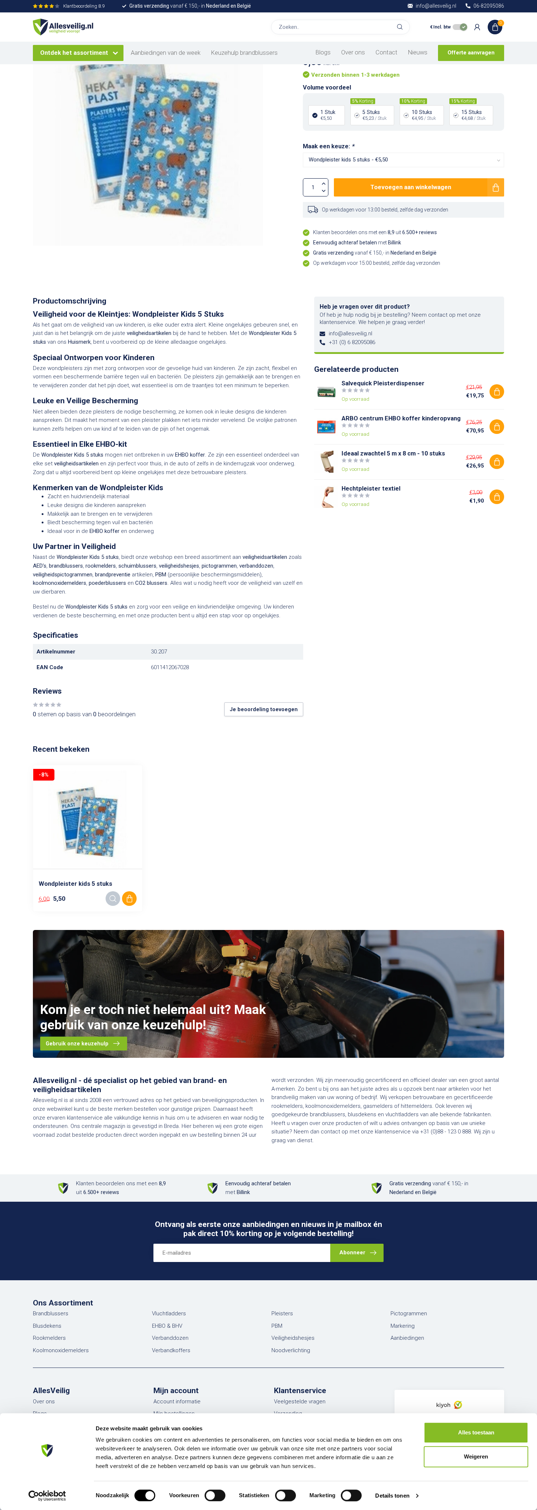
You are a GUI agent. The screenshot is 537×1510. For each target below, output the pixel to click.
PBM (276, 1326)
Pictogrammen (409, 1313)
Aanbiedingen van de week (166, 52)
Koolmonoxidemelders (61, 1350)
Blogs (323, 52)
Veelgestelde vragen (299, 1401)
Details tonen (392, 1495)
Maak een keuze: (328, 146)
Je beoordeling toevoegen (264, 709)
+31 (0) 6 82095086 (352, 342)
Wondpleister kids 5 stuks (75, 883)
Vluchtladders (169, 1313)
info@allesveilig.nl (350, 333)
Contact (386, 52)
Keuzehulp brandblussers (244, 52)
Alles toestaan (476, 1432)
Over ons (353, 52)
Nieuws (417, 52)
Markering (403, 1326)
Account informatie (177, 1401)
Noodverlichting (290, 1350)
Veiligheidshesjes (293, 1338)
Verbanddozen (170, 1338)
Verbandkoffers (171, 1350)
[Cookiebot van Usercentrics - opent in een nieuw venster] (47, 1495)
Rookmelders (49, 1338)
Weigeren (476, 1456)
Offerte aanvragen (471, 52)
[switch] (215, 1495)
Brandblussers (50, 1313)
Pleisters (282, 1313)
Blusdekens (47, 1326)
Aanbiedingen (407, 1338)
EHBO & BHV (167, 1326)
